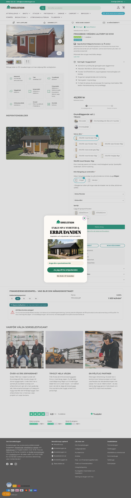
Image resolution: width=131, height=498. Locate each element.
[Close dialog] (84, 218)
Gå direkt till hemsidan (65, 276)
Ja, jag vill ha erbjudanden (65, 270)
